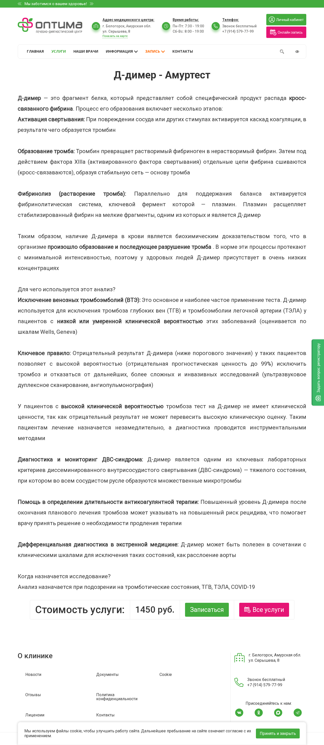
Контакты (105, 715)
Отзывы (33, 695)
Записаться (207, 609)
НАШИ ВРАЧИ (85, 51)
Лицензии (34, 715)
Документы (107, 675)
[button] (318, 372)
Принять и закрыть (278, 733)
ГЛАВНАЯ (35, 51)
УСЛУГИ (58, 51)
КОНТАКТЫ (182, 51)
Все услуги (268, 609)
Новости (33, 675)
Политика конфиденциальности (116, 697)
